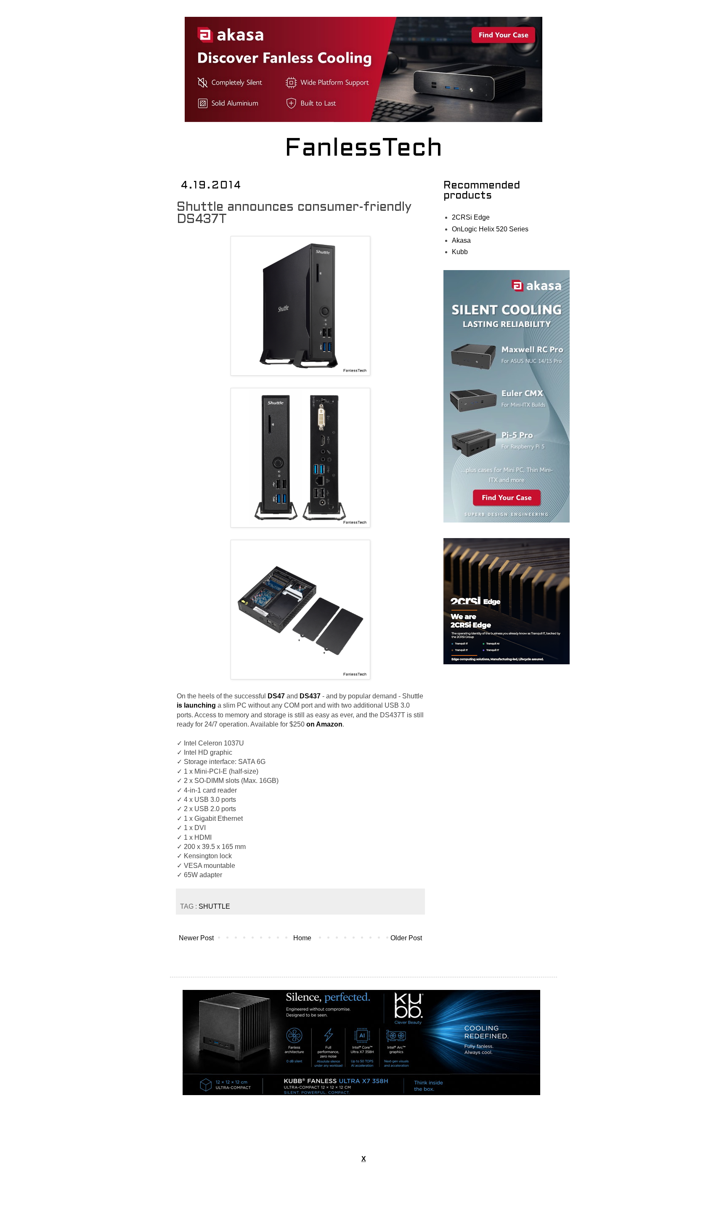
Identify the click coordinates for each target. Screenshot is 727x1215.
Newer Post (196, 938)
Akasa (461, 240)
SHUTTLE (214, 906)
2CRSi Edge (471, 217)
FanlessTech (364, 149)
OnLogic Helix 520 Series (490, 229)
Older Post (406, 938)
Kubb (460, 251)
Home (302, 938)
